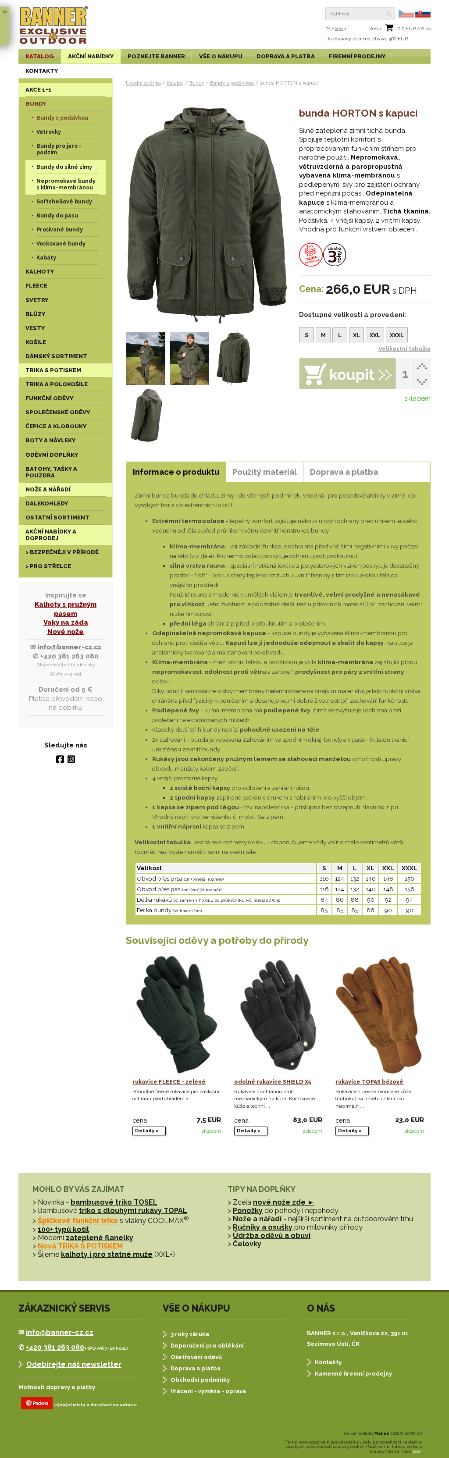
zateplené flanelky (99, 1238)
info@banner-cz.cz (69, 647)
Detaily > (147, 1130)
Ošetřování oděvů (196, 1357)
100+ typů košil (63, 1229)
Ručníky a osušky (262, 1227)
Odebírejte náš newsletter (73, 1364)
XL (356, 335)
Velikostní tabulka (404, 348)
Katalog (175, 83)
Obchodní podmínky (200, 1379)
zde (417, 1451)
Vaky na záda (65, 622)
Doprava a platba (196, 1368)
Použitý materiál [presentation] (264, 472)
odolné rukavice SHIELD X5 (272, 1082)
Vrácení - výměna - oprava (208, 1391)
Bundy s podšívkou (232, 83)
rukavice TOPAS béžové (369, 1082)
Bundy (196, 83)
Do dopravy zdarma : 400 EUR (366, 39)
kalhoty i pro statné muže (107, 1254)
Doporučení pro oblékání (207, 1345)
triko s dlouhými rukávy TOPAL (133, 1210)
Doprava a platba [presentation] (344, 472)
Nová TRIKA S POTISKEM (80, 1246)
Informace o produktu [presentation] (176, 472)
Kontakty (328, 1362)
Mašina (381, 1433)
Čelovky (247, 1244)
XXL (375, 335)
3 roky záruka (190, 1334)
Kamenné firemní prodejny (353, 1373)
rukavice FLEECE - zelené (169, 1082)
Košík (375, 29)
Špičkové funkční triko (78, 1221)
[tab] (176, 472)
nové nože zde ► (283, 1202)
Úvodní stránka (143, 83)
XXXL (397, 335)
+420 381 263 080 (69, 656)
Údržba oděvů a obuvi (271, 1235)
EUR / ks (414, 29)
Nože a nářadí (257, 1219)
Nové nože (65, 632)
